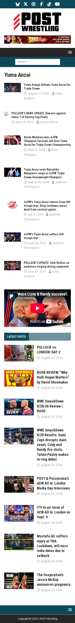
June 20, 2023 (37, 243)
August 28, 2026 (52, 417)
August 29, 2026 (52, 358)
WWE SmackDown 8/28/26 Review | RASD (50, 406)
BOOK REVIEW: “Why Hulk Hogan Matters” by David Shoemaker (53, 377)
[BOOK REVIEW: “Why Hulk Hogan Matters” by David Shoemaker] (19, 378)
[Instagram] (33, 4)
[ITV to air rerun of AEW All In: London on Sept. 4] (19, 513)
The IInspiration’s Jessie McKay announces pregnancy (54, 580)
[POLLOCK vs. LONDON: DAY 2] (19, 353)
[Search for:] (37, 62)
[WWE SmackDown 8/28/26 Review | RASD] (19, 407)
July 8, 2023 (35, 214)
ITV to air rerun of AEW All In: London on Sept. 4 (53, 512)
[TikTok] (49, 4)
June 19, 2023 (37, 271)
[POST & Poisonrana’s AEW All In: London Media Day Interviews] (19, 484)
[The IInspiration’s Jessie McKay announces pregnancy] (19, 580)
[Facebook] (41, 4)
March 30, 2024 (38, 182)
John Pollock (49, 122)
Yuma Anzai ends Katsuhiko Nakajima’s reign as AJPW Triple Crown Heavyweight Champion (44, 173)
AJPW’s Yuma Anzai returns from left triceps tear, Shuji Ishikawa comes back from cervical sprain (47, 205)
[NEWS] (12, 87)
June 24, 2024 (24, 122)
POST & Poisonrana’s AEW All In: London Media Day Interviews (53, 483)
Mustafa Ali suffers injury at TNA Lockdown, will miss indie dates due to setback (52, 546)
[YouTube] (57, 4)
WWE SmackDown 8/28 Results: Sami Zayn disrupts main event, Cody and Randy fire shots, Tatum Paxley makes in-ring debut (53, 444)
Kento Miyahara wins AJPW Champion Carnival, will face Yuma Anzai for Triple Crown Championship (47, 141)
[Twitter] (25, 4)
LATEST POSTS (16, 336)
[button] (69, 52)
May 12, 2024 (36, 150)
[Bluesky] (17, 4)
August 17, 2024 (38, 93)
